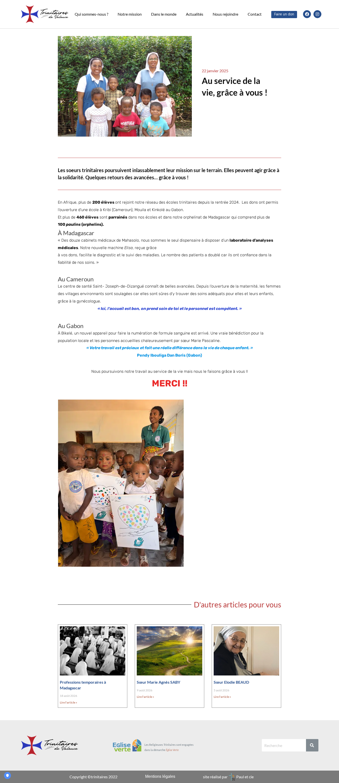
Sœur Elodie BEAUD (231, 682)
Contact (255, 14)
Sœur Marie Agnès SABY (158, 682)
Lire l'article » (68, 702)
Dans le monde (163, 14)
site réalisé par (215, 776)
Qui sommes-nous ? (91, 14)
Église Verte (172, 749)
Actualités (194, 14)
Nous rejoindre (225, 14)
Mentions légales (160, 776)
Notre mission (130, 14)
